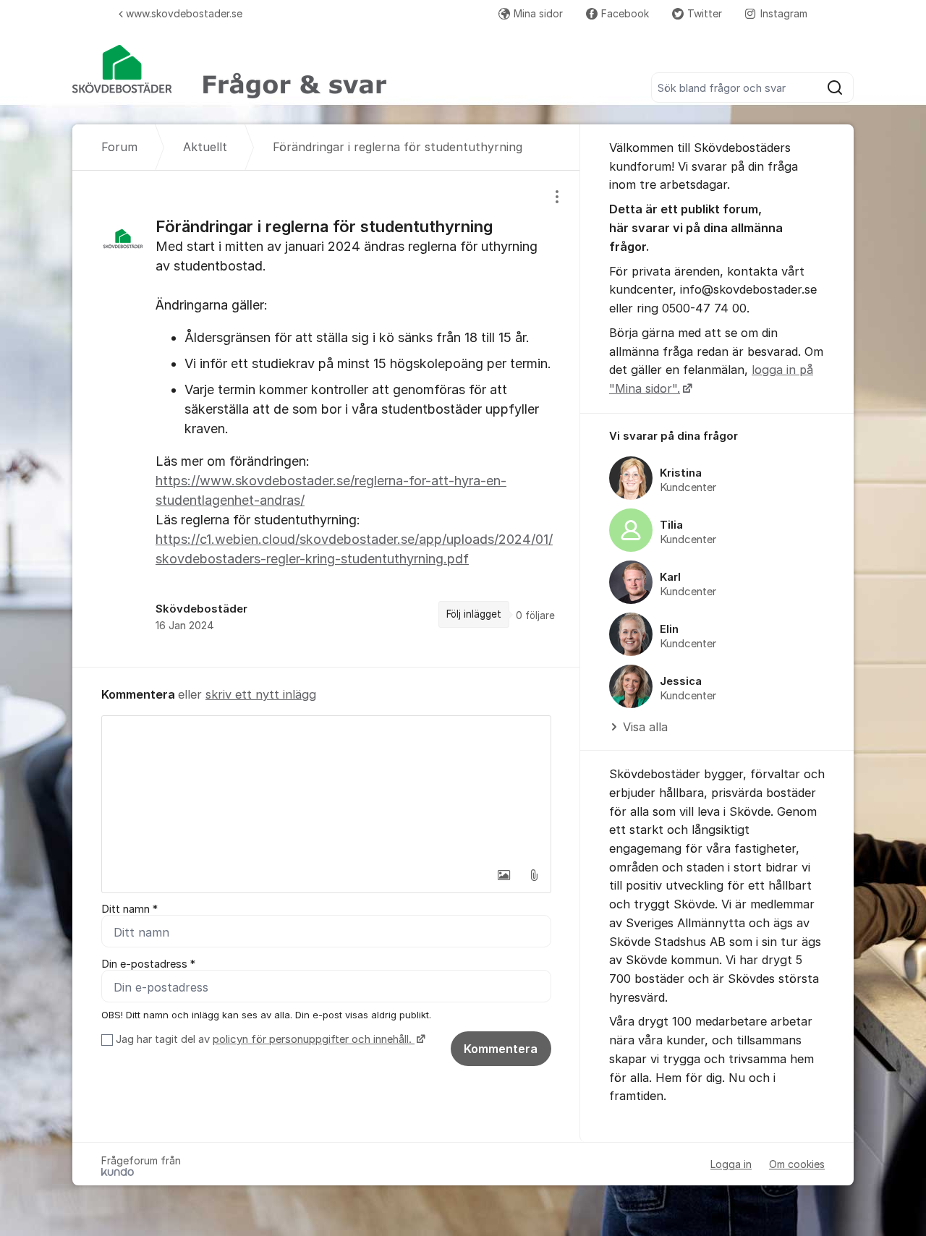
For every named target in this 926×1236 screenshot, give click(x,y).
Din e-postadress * (148, 964)
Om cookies (797, 1164)
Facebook (625, 13)
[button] (503, 875)
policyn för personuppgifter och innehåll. (314, 1039)
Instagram (783, 13)
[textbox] (326, 788)
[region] (326, 419)
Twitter (704, 13)
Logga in (731, 1164)
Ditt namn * (129, 909)
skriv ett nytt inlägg (260, 694)
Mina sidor (538, 13)
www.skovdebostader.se (184, 13)
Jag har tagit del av (264, 1039)
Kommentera (501, 1048)
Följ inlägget (473, 614)
